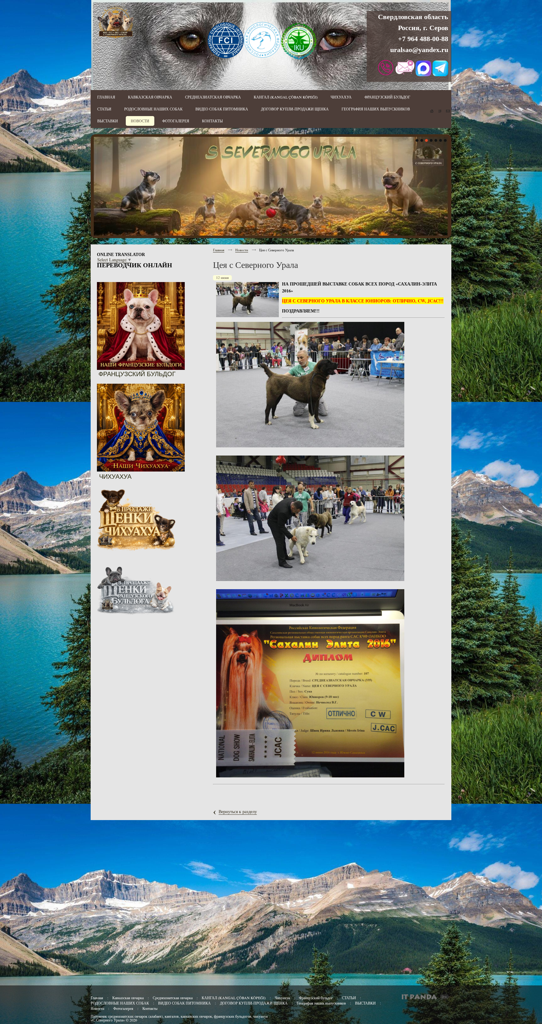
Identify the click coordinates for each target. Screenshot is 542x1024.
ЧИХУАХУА (115, 476)
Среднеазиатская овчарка (173, 997)
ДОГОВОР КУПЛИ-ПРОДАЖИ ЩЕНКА (254, 1002)
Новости (241, 250)
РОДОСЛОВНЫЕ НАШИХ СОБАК (120, 1002)
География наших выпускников (321, 1002)
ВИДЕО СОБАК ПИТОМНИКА (184, 1002)
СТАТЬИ (349, 997)
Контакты (149, 1008)
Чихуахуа (282, 997)
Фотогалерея (123, 1008)
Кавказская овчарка (128, 997)
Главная (218, 250)
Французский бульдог (316, 997)
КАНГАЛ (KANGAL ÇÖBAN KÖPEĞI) (234, 997)
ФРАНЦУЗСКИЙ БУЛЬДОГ (137, 374)
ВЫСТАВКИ (365, 1002)
